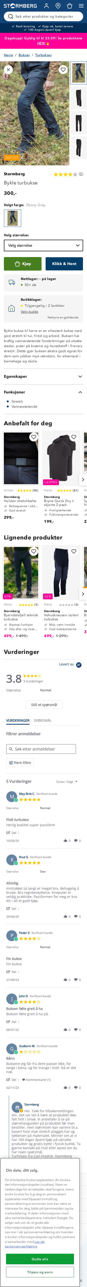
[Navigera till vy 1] (78, 72)
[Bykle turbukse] (12, 218)
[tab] (44, 704)
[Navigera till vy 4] (78, 148)
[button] (13, 832)
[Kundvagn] (69, 6)
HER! (41, 43)
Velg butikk (29, 312)
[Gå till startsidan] (20, 6)
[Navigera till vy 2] (78, 98)
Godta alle (40, 1259)
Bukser (24, 55)
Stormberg (14, 174)
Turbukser (43, 55)
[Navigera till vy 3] (78, 122)
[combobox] (67, 781)
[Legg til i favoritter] (63, 69)
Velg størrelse (20, 245)
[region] (40, 1222)
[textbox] (80, 784)
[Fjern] (76, 16)
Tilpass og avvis (40, 1272)
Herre (8, 55)
